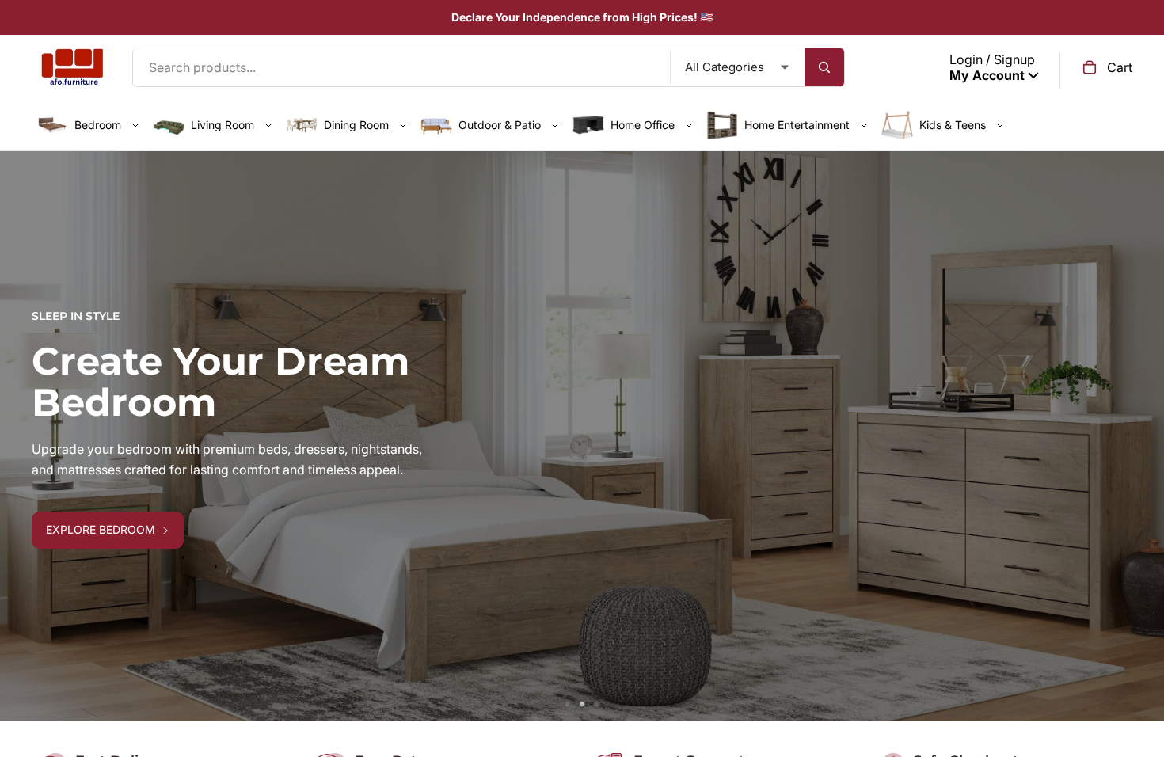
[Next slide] (1140, 436)
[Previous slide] (23, 436)
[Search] (824, 67)
